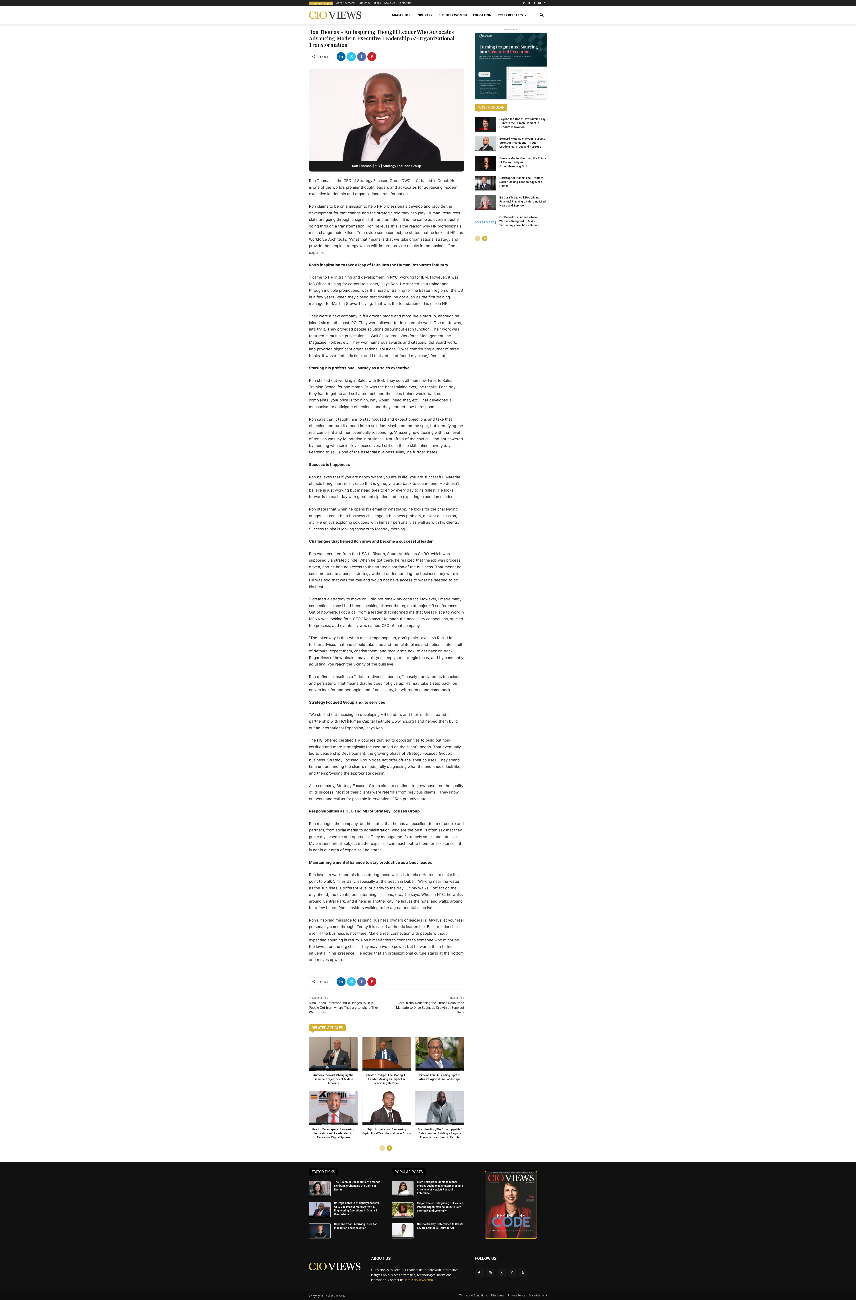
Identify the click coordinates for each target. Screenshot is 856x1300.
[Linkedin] (341, 56)
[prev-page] (382, 1148)
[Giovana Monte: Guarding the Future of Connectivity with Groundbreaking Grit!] (485, 163)
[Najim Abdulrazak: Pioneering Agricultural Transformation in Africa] (386, 1108)
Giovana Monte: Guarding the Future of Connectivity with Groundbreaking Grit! (522, 162)
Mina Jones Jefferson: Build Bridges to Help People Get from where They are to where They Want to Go (344, 1007)
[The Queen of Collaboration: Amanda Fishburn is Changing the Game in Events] (320, 1188)
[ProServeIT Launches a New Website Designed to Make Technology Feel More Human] (485, 222)
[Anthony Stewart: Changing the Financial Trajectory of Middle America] (333, 1054)
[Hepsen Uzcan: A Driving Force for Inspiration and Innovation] (320, 1230)
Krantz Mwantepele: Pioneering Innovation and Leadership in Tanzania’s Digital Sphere (333, 1133)
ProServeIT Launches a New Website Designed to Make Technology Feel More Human (519, 221)
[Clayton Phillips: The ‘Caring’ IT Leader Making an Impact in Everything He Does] (386, 1054)
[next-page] (389, 1148)
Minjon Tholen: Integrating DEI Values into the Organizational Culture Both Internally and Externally (440, 1207)
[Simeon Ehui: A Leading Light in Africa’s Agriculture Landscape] (439, 1054)
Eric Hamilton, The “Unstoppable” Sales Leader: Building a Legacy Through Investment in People (440, 1133)
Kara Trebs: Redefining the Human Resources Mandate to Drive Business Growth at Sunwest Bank (430, 1007)
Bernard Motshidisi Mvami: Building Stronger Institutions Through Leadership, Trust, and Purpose (522, 142)
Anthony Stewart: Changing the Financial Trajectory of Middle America (333, 1079)
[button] (541, 15)
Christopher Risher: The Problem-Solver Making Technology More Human (521, 182)
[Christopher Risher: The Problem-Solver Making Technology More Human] (485, 183)
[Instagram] (539, 3)
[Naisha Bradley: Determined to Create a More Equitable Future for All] (403, 1230)
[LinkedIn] (524, 3)
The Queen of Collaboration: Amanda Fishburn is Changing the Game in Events (357, 1185)
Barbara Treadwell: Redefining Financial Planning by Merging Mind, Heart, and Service (522, 201)
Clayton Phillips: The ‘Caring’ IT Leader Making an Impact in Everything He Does (386, 1079)
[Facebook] (534, 3)
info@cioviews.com (419, 1280)
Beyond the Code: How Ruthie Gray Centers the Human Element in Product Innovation (522, 123)
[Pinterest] (544, 3)
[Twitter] (529, 3)
